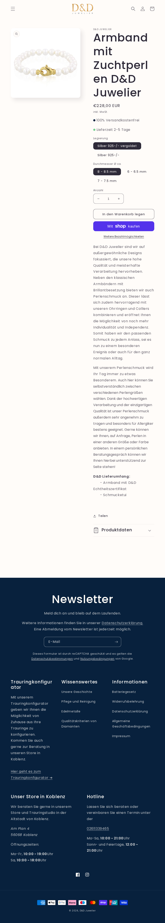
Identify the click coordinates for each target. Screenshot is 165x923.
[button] (13, 9)
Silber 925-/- (108, 155)
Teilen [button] (103, 516)
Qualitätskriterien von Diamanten (78, 724)
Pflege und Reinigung (78, 701)
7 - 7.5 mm (107, 181)
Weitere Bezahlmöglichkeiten (124, 236)
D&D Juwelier (88, 910)
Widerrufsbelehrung (128, 701)
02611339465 (98, 828)
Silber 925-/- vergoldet (117, 146)
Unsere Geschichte (76, 692)
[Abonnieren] (116, 642)
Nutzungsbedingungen (97, 658)
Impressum (121, 736)
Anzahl (98, 190)
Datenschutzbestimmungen (52, 658)
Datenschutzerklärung (130, 711)
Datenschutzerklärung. (122, 622)
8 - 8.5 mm (107, 172)
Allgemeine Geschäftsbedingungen (131, 724)
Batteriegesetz (124, 692)
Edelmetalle (71, 711)
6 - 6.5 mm (137, 172)
